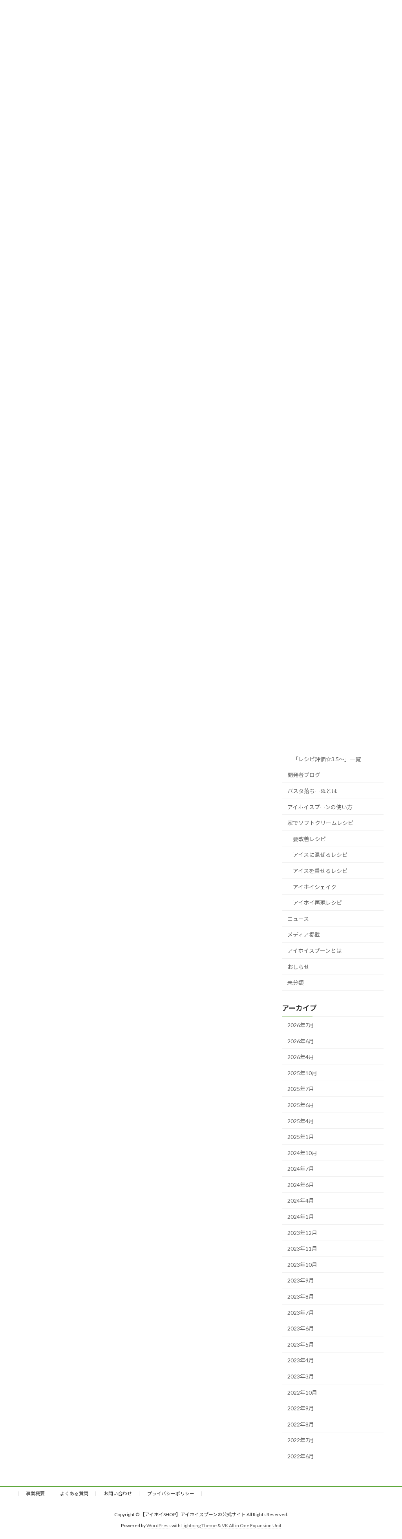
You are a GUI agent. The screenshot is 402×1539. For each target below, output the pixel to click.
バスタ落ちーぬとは (312, 791)
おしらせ (298, 966)
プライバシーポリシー (170, 1494)
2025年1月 (300, 1136)
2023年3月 (300, 1376)
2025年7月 (300, 1088)
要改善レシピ (309, 839)
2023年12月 (302, 1232)
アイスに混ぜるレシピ (320, 854)
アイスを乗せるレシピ (320, 870)
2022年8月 (300, 1424)
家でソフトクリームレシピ (320, 822)
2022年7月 (300, 1440)
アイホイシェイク (314, 886)
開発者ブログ (303, 774)
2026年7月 (300, 1025)
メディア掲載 (303, 934)
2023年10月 (302, 1264)
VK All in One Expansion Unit (251, 1525)
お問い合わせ (118, 1494)
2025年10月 (302, 1073)
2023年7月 (300, 1312)
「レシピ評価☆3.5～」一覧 (327, 759)
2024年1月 (300, 1216)
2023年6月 (300, 1328)
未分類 (295, 982)
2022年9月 (300, 1408)
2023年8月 (300, 1296)
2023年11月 (302, 1248)
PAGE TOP (384, 1485)
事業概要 (35, 1494)
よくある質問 (74, 1494)
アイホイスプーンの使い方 (320, 806)
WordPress (158, 1525)
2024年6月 (300, 1184)
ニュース (298, 918)
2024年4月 (300, 1200)
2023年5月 (300, 1344)
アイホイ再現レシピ (317, 902)
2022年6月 (300, 1456)
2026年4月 (300, 1057)
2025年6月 (300, 1105)
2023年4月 (300, 1360)
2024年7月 (300, 1168)
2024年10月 (302, 1153)
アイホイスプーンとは (314, 950)
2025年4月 (300, 1120)
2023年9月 (300, 1280)
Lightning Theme (199, 1525)
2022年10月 (302, 1392)
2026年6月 (300, 1040)
